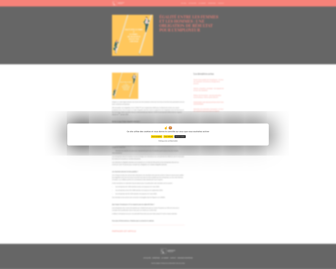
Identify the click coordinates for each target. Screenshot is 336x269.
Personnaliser (180, 136)
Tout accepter (157, 136)
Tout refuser (168, 136)
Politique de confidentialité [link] (168, 141)
